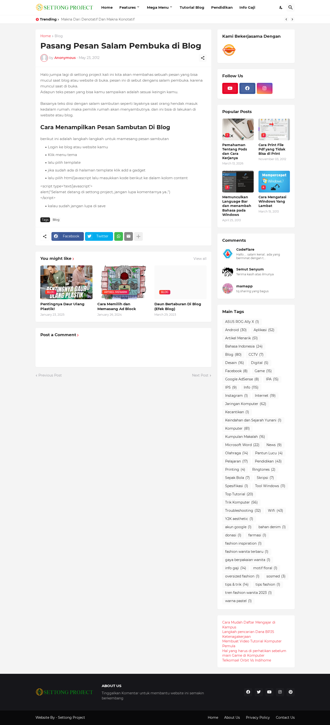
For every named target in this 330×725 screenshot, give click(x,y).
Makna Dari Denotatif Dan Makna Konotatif (98, 19)
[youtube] (230, 88)
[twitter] (259, 692)
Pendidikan (222, 7)
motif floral (265, 568)
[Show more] (138, 236)
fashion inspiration (243, 543)
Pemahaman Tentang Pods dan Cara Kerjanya (234, 151)
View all (200, 258)
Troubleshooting (243, 510)
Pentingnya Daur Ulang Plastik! (62, 306)
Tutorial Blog (192, 7)
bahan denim (272, 527)
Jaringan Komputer (245, 404)
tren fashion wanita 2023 (248, 592)
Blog (59, 36)
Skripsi (265, 478)
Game (263, 371)
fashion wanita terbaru (246, 551)
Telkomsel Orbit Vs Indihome (246, 660)
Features (127, 7)
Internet (265, 395)
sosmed (276, 576)
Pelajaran (236, 461)
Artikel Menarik (241, 338)
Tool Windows (270, 486)
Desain (234, 363)
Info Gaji (247, 7)
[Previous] (286, 19)
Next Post (200, 375)
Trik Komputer (241, 502)
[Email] (128, 236)
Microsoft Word (242, 445)
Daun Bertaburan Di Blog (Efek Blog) (177, 306)
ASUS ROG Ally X (242, 322)
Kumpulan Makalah (245, 436)
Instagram (236, 395)
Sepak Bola (237, 478)
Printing (235, 469)
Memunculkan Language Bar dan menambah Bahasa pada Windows (236, 206)
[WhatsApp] (118, 236)
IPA (272, 379)
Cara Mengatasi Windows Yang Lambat (272, 201)
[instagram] (265, 88)
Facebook (236, 371)
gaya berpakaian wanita (247, 560)
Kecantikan (237, 412)
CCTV (256, 354)
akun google (238, 527)
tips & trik (237, 584)
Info (251, 387)
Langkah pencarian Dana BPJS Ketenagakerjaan (248, 634)
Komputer (237, 428)
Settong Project (71, 717)
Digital (259, 363)
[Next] (292, 19)
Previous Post (50, 375)
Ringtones (263, 469)
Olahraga (236, 453)
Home (107, 7)
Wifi (275, 510)
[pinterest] (291, 692)
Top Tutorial (239, 494)
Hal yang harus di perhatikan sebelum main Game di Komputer (254, 653)
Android (236, 330)
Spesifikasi (236, 486)
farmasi (257, 535)
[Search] (291, 7)
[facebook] (247, 88)
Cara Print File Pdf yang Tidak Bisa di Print (271, 149)
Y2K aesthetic (239, 519)
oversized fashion (242, 576)
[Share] (203, 58)
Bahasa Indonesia (244, 346)
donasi (233, 535)
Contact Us (285, 717)
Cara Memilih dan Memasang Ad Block (116, 306)
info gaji (235, 568)
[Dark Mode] (281, 7)
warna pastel (238, 601)
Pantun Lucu (269, 453)
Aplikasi (264, 330)
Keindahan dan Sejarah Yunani (253, 420)
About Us (232, 717)
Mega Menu (158, 7)
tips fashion (268, 584)
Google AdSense (242, 379)
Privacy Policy (258, 717)
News (274, 445)
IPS (231, 387)
